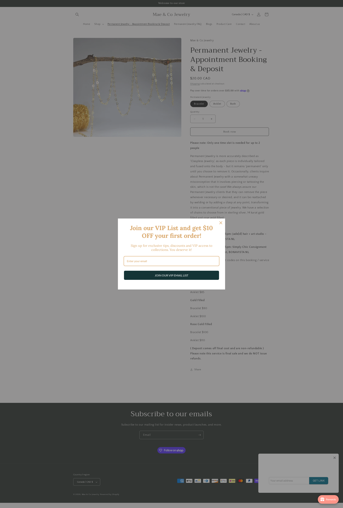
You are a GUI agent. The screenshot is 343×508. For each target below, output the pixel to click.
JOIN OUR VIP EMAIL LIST (171, 275)
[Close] (221, 223)
